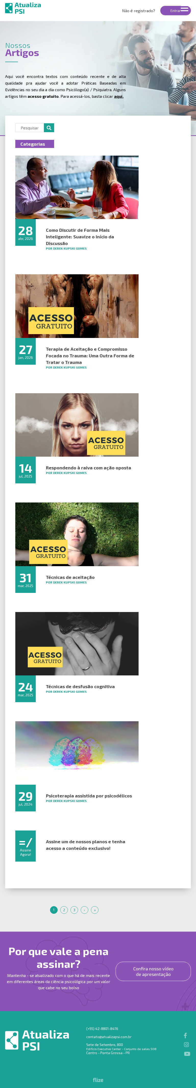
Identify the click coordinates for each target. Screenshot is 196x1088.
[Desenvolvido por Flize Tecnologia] (98, 1080)
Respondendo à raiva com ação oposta (88, 467)
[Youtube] (186, 1053)
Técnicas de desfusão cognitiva (80, 686)
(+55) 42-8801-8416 (102, 1028)
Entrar (175, 10)
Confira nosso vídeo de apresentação (153, 971)
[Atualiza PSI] (35, 8)
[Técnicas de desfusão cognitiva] (77, 643)
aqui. (119, 96)
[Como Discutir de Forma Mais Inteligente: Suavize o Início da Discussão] (77, 187)
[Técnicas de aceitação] (77, 534)
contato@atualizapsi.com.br (108, 1037)
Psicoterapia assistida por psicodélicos (89, 795)
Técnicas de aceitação (70, 577)
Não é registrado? (138, 10)
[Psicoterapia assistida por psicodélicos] (77, 753)
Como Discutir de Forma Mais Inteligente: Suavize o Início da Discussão (80, 236)
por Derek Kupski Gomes (66, 248)
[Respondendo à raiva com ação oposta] (77, 425)
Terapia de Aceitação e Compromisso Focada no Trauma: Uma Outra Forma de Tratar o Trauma (90, 355)
